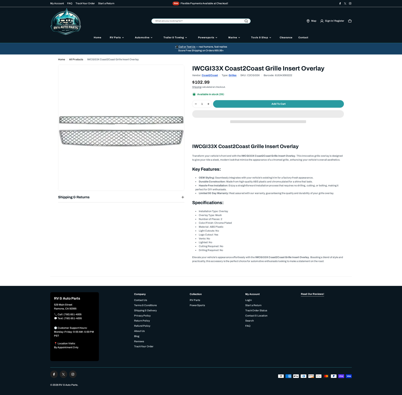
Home (61, 59)
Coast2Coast (210, 75)
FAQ (69, 3)
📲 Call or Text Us (185, 46)
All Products (76, 59)
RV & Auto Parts (68, 385)
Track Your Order (85, 3)
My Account (57, 3)
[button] (268, 114)
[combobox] (201, 21)
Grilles (232, 75)
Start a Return (106, 3)
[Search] (246, 21)
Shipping (196, 87)
